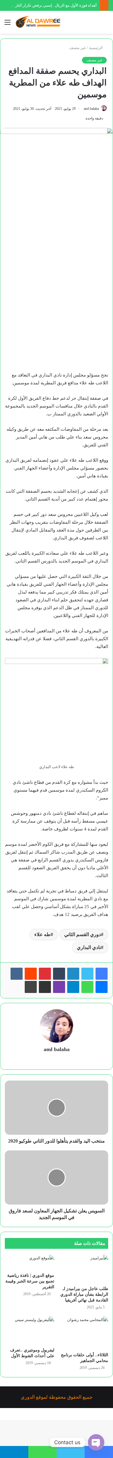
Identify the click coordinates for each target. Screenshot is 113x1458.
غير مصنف (77, 47)
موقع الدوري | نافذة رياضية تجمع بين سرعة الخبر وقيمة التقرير (29, 1281)
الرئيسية (96, 47)
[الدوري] (39, 22)
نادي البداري (89, 947)
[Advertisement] (56, 310)
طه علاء (42, 934)
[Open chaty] (96, 1442)
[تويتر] (87, 974)
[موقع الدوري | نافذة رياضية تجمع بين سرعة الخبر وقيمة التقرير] (29, 1262)
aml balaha (91, 109)
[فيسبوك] (102, 974)
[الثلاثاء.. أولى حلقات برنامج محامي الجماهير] (83, 1333)
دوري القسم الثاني (82, 934)
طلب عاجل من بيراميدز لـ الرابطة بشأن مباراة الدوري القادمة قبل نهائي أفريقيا (84, 1294)
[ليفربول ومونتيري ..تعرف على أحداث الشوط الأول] (29, 1330)
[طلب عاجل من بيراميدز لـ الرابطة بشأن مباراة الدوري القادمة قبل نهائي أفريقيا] (83, 1269)
